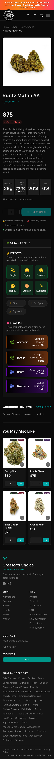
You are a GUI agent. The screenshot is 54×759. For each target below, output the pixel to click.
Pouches (30, 731)
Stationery (20, 718)
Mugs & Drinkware (26, 713)
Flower (6, 614)
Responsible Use (38, 614)
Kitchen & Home (11, 709)
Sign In (27, 659)
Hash (34, 682)
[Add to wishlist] (22, 464)
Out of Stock (38, 212)
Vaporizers (38, 700)
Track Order (36, 605)
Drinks (26, 704)
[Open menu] (48, 15)
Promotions (36, 623)
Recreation (8, 713)
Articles (33, 596)
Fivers (35, 704)
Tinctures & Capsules (30, 696)
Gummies (25, 682)
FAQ (32, 610)
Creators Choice (42, 691)
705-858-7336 (10, 646)
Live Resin (8, 718)
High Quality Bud (11, 722)
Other (25, 722)
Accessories (33, 726)
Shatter (44, 682)
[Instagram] (9, 583)
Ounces (7, 601)
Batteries (7, 740)
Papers (19, 731)
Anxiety (33, 718)
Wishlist (6, 618)
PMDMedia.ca (45, 755)
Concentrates (10, 682)
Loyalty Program (38, 618)
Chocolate (24, 700)
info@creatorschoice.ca (15, 641)
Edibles (6, 605)
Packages (8, 731)
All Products (9, 596)
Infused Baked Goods (14, 726)
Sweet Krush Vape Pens (15, 735)
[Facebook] (4, 583)
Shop (14, 27)
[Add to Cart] (20, 484)
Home (6, 27)
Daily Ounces (27, 27)
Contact (34, 601)
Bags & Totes (9, 696)
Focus (38, 709)
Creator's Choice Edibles (15, 687)
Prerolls (6, 610)
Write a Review (43, 406)
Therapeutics (10, 700)
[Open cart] (41, 15)
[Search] (28, 15)
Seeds (41, 678)
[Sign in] (35, 15)
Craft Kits (42, 731)
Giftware (19, 740)
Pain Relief (26, 709)
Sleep (40, 713)
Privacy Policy (37, 627)
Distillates (26, 691)
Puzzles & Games (12, 704)
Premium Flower (11, 691)
